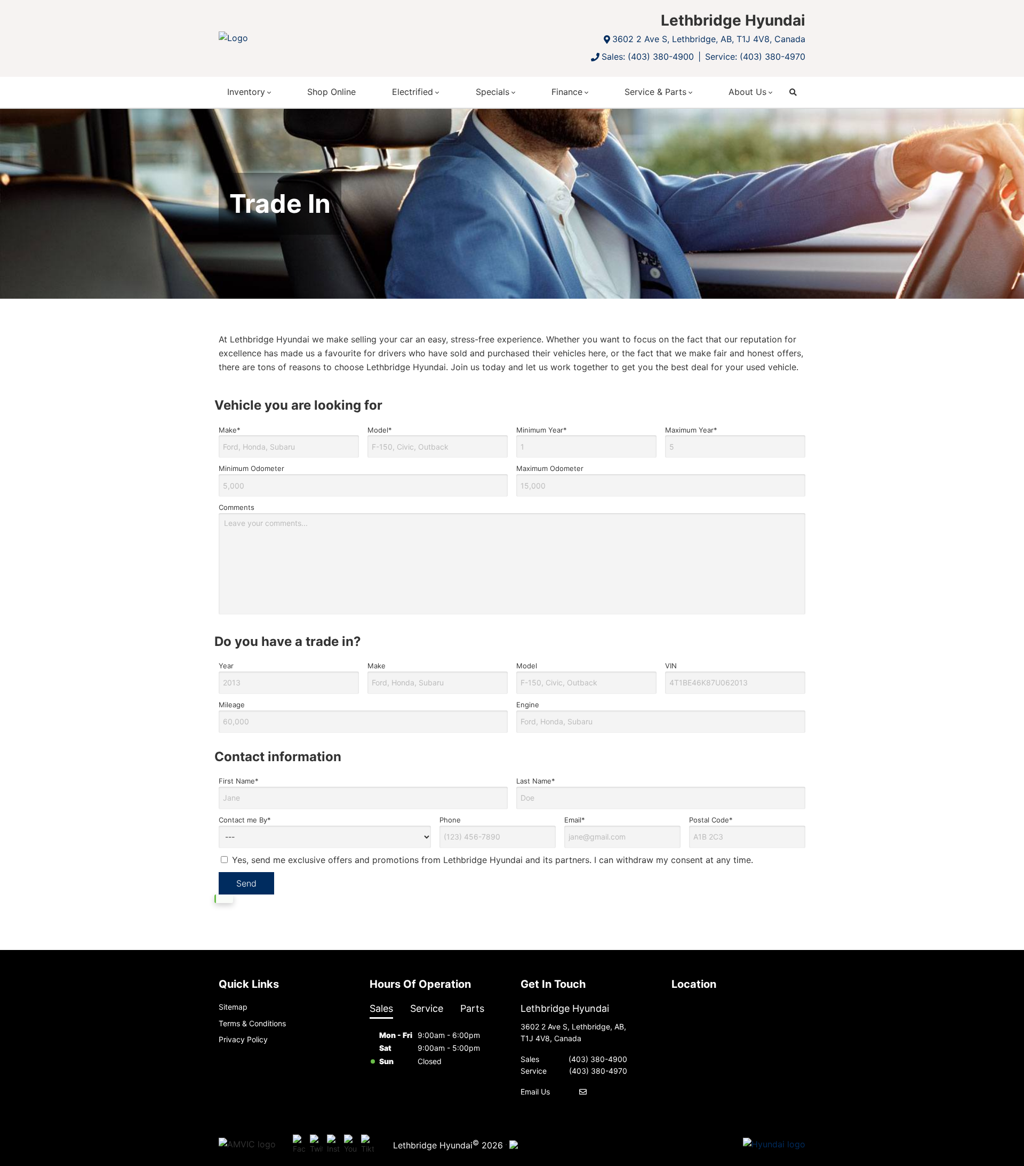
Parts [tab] (472, 1008)
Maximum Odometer (549, 468)
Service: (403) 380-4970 (755, 56)
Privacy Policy (243, 1039)
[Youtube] (350, 1144)
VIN (671, 665)
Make (376, 665)
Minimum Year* (541, 430)
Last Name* (535, 781)
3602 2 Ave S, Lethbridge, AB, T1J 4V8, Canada (708, 39)
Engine (527, 704)
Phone (450, 820)
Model (526, 665)
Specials (492, 91)
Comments (236, 507)
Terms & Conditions (252, 1023)
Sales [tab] (381, 1008)
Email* (574, 820)
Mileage (232, 704)
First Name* (239, 781)
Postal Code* (711, 820)
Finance (566, 91)
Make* (230, 430)
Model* (379, 430)
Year (226, 665)
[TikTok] (367, 1144)
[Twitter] (316, 1144)
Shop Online (331, 91)
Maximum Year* (691, 430)
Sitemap (233, 1006)
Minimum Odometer (251, 468)
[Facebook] (299, 1144)
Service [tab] (426, 1008)
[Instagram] (333, 1144)
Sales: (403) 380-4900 (648, 56)
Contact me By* (245, 820)
